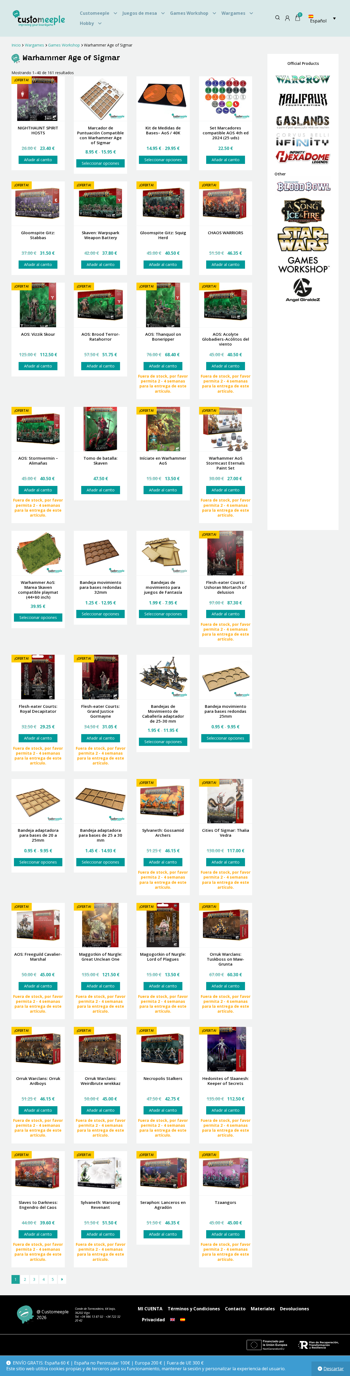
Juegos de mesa (139, 13)
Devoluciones (294, 1309)
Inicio (16, 45)
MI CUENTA (150, 1309)
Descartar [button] (333, 1369)
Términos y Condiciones (194, 1309)
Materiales (263, 1309)
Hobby (87, 23)
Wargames (233, 13)
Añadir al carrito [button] (38, 159)
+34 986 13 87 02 (91, 1316)
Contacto (235, 1309)
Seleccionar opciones (100, 163)
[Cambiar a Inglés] (172, 1319)
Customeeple (94, 13)
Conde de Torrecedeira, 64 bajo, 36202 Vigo (95, 1310)
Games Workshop (189, 13)
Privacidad (153, 1320)
